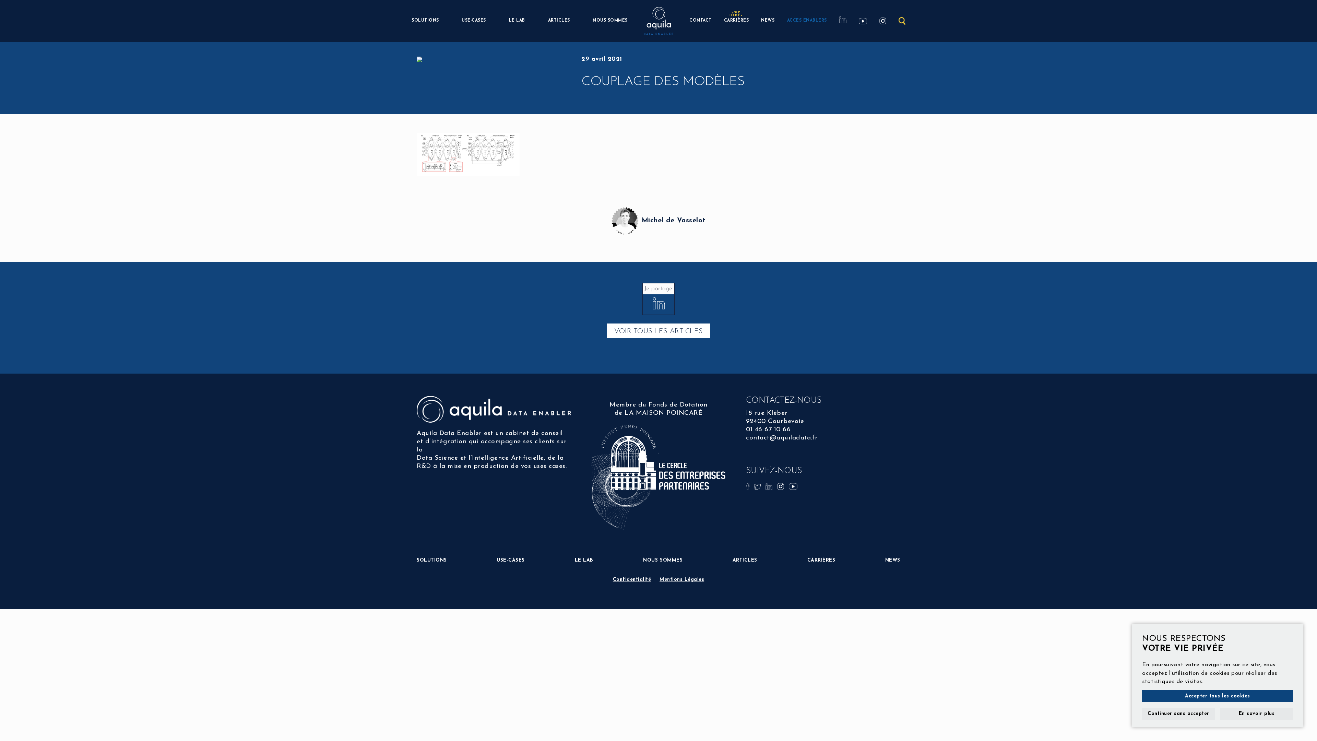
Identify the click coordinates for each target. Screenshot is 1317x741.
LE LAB (517, 21)
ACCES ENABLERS (807, 21)
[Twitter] (758, 486)
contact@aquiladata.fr (782, 438)
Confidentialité (632, 579)
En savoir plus (1256, 713)
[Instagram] (781, 486)
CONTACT (700, 21)
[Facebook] (748, 486)
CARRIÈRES (736, 20)
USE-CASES (474, 21)
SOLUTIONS (425, 21)
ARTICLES (559, 21)
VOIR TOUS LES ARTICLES (658, 331)
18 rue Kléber (767, 413)
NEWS (767, 21)
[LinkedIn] (770, 486)
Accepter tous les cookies (1217, 696)
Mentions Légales (682, 579)
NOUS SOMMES (610, 21)
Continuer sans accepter (1178, 713)
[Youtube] (793, 486)
